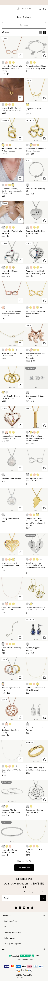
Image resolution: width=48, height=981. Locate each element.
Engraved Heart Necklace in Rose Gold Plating (11, 437)
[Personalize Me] (20, 55)
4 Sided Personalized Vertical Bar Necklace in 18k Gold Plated (35, 438)
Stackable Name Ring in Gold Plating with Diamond (36, 769)
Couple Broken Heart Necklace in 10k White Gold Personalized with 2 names (35, 566)
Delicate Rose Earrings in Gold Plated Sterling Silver (36, 608)
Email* (6, 898)
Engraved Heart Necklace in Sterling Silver (35, 232)
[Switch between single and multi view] (42, 32)
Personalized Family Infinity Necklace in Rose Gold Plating (12, 68)
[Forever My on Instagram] (24, 907)
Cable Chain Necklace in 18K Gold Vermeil (35, 689)
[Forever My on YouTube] (28, 907)
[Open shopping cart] (44, 8)
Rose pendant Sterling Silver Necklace (34, 811)
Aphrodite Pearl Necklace (11, 478)
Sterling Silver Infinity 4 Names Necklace (34, 479)
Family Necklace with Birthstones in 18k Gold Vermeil (10, 565)
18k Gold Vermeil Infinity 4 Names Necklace (35, 312)
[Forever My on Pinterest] (32, 907)
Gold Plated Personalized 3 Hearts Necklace (36, 150)
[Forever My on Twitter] (20, 907)
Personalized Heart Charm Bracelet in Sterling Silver (36, 67)
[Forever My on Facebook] (16, 907)
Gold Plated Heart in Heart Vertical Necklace (12, 150)
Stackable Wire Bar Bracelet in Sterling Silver (11, 811)
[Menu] (3, 8)
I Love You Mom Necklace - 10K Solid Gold (12, 354)
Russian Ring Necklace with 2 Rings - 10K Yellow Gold (12, 109)
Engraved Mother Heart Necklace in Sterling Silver (36, 272)
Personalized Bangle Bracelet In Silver (9, 851)
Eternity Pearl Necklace (10, 518)
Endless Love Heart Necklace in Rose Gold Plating (10, 730)
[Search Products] (40, 8)
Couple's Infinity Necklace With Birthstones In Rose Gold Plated (11, 313)
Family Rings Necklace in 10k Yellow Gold (11, 397)
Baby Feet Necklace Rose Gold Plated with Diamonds (35, 356)
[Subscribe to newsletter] (43, 898)
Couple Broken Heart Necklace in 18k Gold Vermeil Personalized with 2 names (35, 521)
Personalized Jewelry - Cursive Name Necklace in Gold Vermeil (12, 191)
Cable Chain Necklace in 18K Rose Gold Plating (11, 608)
